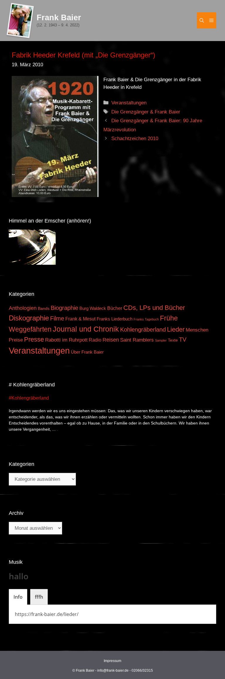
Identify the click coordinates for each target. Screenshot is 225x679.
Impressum (112, 661)
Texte (173, 340)
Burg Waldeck (92, 308)
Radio (95, 339)
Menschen (197, 330)
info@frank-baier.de (113, 670)
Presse (34, 339)
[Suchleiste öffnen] (202, 20)
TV (182, 339)
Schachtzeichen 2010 (134, 138)
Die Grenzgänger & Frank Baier (145, 112)
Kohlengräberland (143, 329)
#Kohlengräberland (29, 397)
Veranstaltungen (128, 103)
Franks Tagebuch (146, 319)
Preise (16, 340)
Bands (44, 308)
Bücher (114, 308)
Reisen (111, 340)
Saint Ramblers (137, 340)
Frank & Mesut (80, 318)
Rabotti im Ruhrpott (66, 340)
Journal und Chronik (86, 329)
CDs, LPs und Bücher (154, 307)
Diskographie (29, 318)
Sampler (161, 340)
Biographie (64, 308)
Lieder (176, 329)
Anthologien (23, 308)
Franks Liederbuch (114, 319)
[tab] (18, 597)
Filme (57, 318)
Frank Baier (59, 17)
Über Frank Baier (87, 352)
